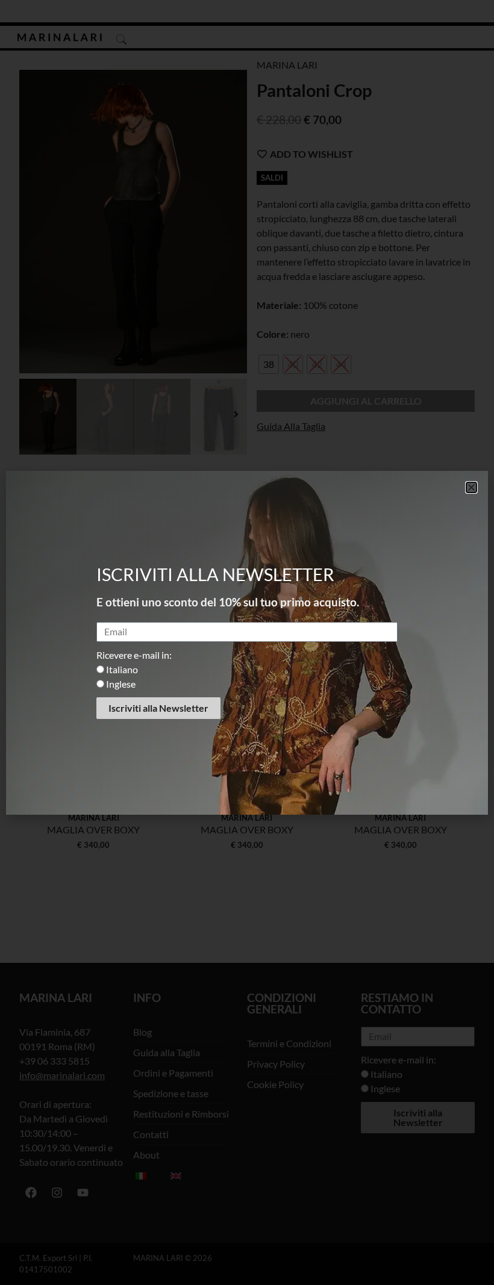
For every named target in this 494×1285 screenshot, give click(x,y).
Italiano (122, 669)
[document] (247, 642)
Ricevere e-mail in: (134, 655)
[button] (471, 487)
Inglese (121, 683)
